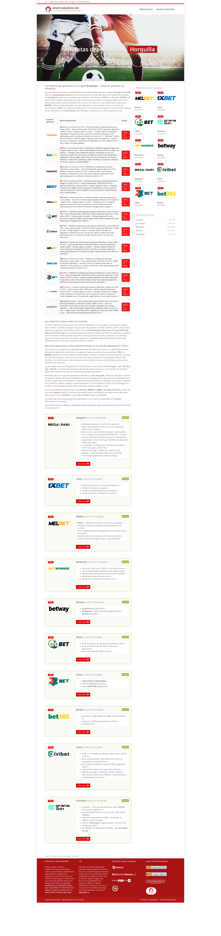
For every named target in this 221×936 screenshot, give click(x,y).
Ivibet (64, 226)
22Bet (64, 273)
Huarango (155, 234)
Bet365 (123, 97)
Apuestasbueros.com (62, 95)
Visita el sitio (125, 135)
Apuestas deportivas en (53, 856)
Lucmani (155, 220)
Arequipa (67, 856)
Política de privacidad (168, 900)
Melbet (65, 242)
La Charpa (155, 223)
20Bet (64, 211)
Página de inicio (146, 9)
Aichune (155, 230)
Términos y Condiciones (149, 900)
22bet (99, 389)
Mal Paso (155, 227)
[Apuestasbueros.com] (64, 9)
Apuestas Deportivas (165, 9)
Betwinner (66, 287)
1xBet (64, 181)
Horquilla (101, 417)
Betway (48, 354)
